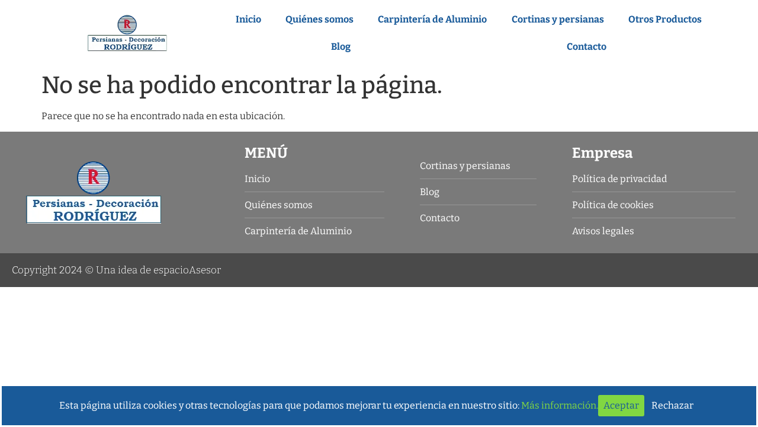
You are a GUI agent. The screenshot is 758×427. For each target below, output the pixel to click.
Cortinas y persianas (558, 19)
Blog (341, 46)
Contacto (586, 46)
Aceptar (621, 405)
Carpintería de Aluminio (432, 19)
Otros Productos (665, 19)
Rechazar (672, 405)
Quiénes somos (319, 19)
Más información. (559, 405)
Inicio (248, 19)
